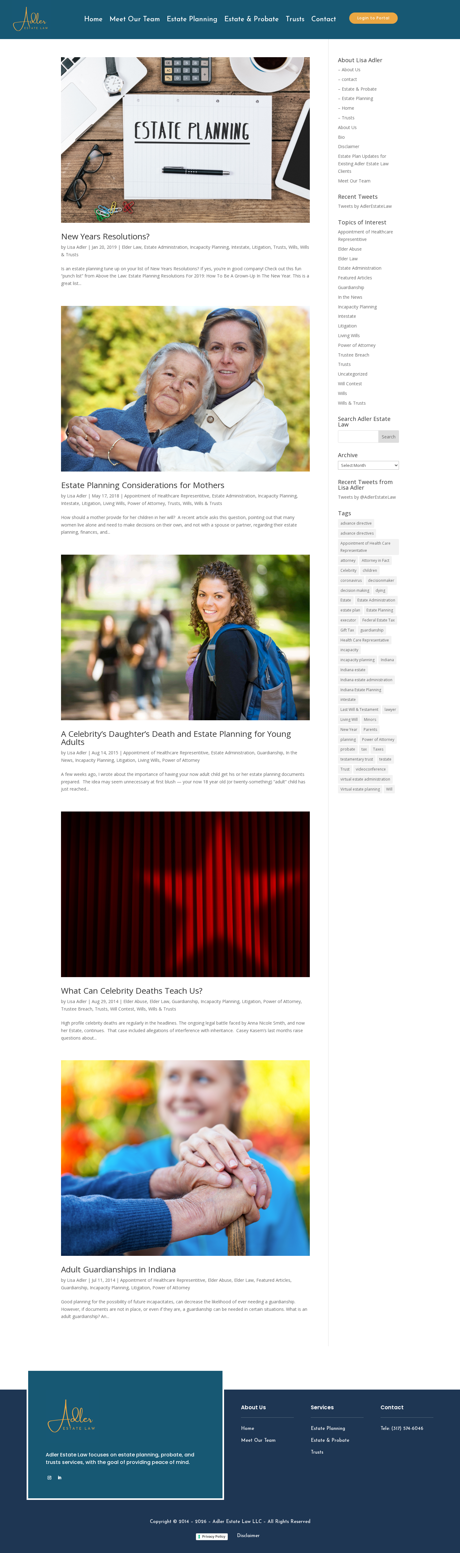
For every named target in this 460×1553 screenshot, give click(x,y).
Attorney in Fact (375, 560)
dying (380, 590)
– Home (346, 108)
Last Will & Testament (359, 709)
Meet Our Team (135, 19)
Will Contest (122, 1009)
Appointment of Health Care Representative (365, 547)
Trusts (295, 19)
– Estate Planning (355, 98)
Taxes (378, 749)
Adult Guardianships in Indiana (118, 1269)
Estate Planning (192, 19)
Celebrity (348, 570)
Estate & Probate (251, 19)
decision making (354, 590)
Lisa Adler (77, 247)
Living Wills (114, 503)
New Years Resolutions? (105, 236)
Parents (370, 729)
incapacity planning (357, 659)
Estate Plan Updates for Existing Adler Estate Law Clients (363, 163)
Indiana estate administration (366, 679)
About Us (347, 127)
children (370, 570)
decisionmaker (381, 580)
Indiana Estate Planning (360, 689)
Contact (323, 19)
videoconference (371, 769)
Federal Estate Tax (378, 620)
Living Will (349, 719)
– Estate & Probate (357, 89)
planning (348, 739)
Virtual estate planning (360, 789)
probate (347, 749)
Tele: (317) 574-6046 (402, 1428)
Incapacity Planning (209, 247)
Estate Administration (165, 247)
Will (389, 789)
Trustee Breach (76, 1009)
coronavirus (351, 580)
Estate (345, 600)
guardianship (372, 630)
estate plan (350, 610)
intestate (348, 699)
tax (364, 749)
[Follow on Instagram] (49, 1477)
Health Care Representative (364, 640)
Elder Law (131, 247)
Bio (341, 137)
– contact (347, 79)
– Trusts (346, 118)
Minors (370, 719)
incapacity (349, 649)
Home (93, 19)
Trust (345, 769)
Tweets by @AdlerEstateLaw (367, 497)
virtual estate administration (365, 779)
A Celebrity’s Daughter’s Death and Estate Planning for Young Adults (176, 737)
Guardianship (270, 753)
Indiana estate (352, 669)
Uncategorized (352, 374)
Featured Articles (273, 1280)
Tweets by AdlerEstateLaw (365, 206)
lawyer (390, 709)
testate (385, 759)
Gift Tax (347, 630)
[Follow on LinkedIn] (59, 1477)
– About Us (349, 69)
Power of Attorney (146, 503)
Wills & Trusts (208, 503)
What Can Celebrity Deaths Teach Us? (131, 990)
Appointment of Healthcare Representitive (166, 496)
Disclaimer (348, 146)
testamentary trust (356, 759)
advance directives (357, 533)
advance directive (356, 523)
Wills (293, 247)
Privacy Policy (213, 1536)
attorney (347, 560)
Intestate (240, 247)
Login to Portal (373, 18)
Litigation (261, 247)
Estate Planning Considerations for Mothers (142, 485)
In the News (350, 297)
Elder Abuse (135, 1001)
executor (348, 620)
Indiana (387, 659)
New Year (348, 729)
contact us (403, 1445)
